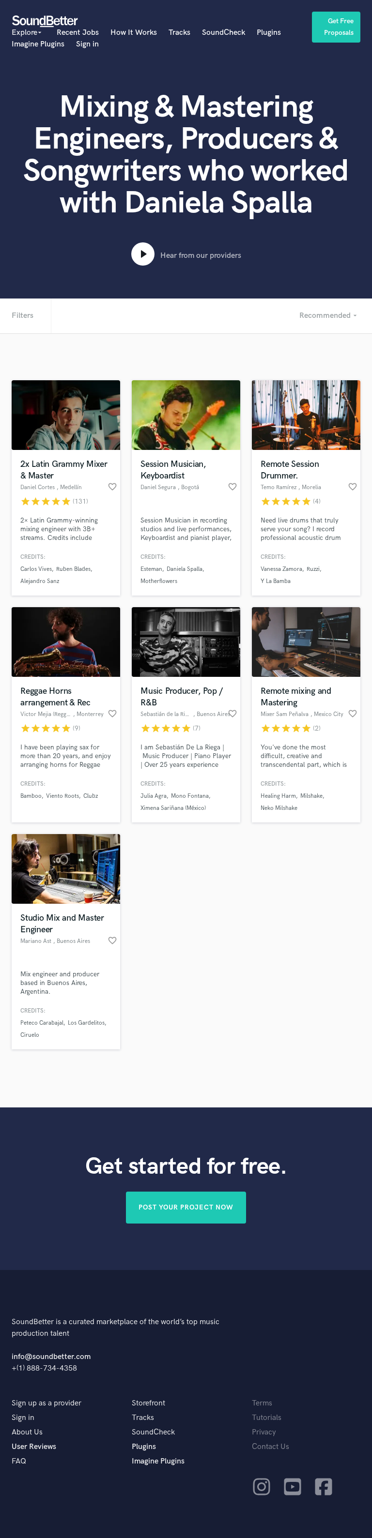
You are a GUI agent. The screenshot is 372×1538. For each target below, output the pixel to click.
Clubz (90, 796)
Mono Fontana (190, 796)
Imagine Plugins (38, 44)
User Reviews (34, 1446)
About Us (27, 1432)
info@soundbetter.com (51, 1356)
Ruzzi (313, 569)
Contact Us (270, 1446)
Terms (262, 1403)
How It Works (133, 32)
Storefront (148, 1403)
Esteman (151, 569)
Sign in (87, 44)
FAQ (19, 1461)
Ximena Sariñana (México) (173, 808)
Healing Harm (278, 796)
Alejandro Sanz (39, 581)
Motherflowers (158, 581)
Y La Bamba (276, 581)
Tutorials (266, 1417)
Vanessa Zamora (281, 569)
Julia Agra (153, 796)
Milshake (311, 796)
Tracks (179, 32)
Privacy (264, 1432)
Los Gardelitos (86, 1023)
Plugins (269, 32)
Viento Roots (62, 796)
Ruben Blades (73, 569)
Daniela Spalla (184, 569)
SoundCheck (223, 32)
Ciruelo (29, 1035)
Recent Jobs (78, 32)
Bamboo (31, 796)
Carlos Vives (36, 569)
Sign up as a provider (46, 1403)
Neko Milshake (279, 808)
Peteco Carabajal (41, 1023)
